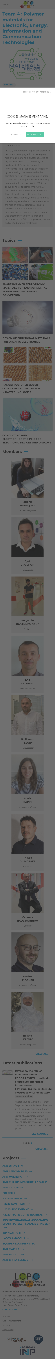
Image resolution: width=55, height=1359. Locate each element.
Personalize (16, 134)
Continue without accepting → (37, 92)
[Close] (27, 679)
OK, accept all (36, 134)
